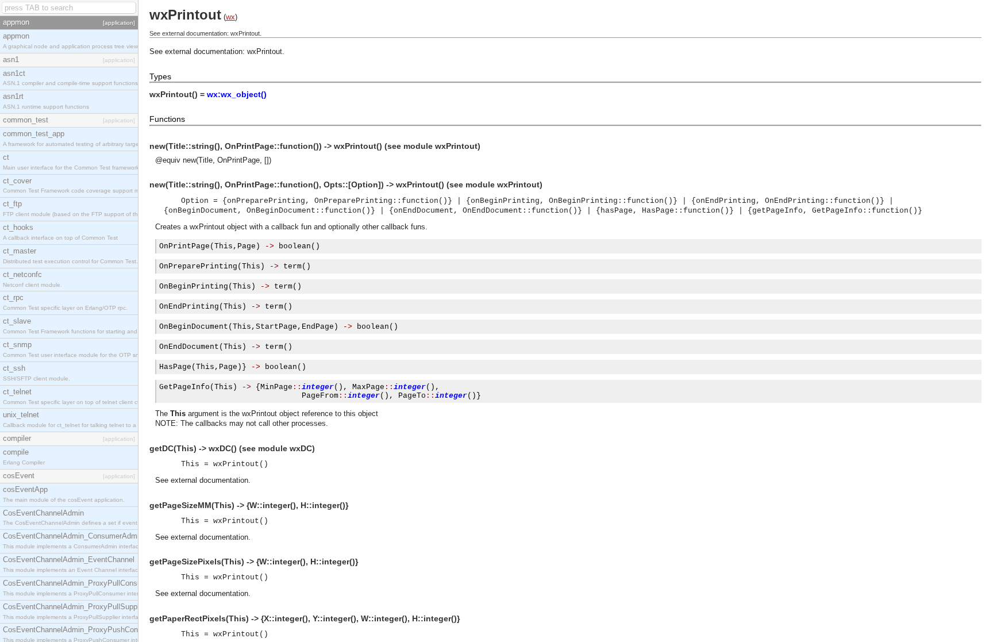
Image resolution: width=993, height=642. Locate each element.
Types (160, 76)
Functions (167, 119)
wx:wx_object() (237, 94)
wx (230, 17)
